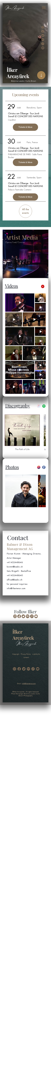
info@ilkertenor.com (29, 684)
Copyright (16, 654)
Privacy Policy (26, 654)
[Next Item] (41, 435)
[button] (44, 7)
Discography (17, 405)
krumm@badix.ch (15, 566)
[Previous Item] (9, 435)
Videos (11, 286)
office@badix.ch (14, 579)
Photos (12, 467)
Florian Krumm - (14, 553)
